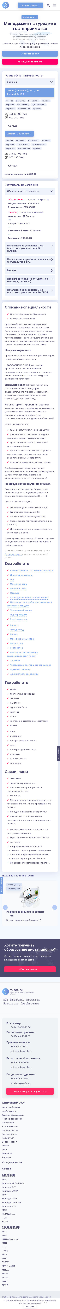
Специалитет (33, 999)
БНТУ (5, 1281)
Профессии (8, 1122)
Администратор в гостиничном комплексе (31, 570)
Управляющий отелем (21, 610)
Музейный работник (20, 669)
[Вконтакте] (5, 1009)
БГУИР (5, 1285)
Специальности (12, 1162)
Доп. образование (30, 1003)
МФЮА (5, 1270)
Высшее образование (13, 1115)
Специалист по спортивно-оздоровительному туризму (22, 654)
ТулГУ (5, 1250)
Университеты (11, 1226)
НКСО (5, 1221)
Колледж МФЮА (10, 1191)
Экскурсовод (17, 629)
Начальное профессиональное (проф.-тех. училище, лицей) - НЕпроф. (25, 248)
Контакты (7, 1153)
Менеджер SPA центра (22, 638)
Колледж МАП (9, 1214)
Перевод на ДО (10, 1130)
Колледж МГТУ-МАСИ (13, 1183)
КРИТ (5, 1194)
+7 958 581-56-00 (20, 1062)
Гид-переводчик (18, 614)
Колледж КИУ (8, 1187)
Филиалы (6, 1157)
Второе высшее (10, 1126)
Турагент (15, 660)
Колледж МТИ (9, 1206)
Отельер (14, 592)
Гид (12, 579)
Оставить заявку (30, 5)
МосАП (5, 1277)
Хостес (14, 634)
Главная (13, 34)
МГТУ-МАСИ (8, 1266)
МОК (4, 1210)
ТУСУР (5, 1262)
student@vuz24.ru (20, 1083)
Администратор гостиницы (24, 673)
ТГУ (4, 1247)
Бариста (14, 625)
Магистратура (10, 1003)
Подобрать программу (1, 885)
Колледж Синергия (11, 1202)
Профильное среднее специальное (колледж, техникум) (27, 280)
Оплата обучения (11, 1107)
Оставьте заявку (13, 554)
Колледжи (8, 1174)
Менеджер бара (18, 583)
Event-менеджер (18, 619)
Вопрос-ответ (9, 1142)
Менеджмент (29, 17)
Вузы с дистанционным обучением (33, 34)
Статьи (6, 1168)
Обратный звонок (28, 969)
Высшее (11, 270)
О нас (5, 1149)
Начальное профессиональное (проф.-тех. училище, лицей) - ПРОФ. (28, 291)
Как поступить (9, 1134)
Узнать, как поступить (30, 61)
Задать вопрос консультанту (30, 1091)
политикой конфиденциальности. (30, 1303)
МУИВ (5, 1273)
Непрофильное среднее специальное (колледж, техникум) (29, 260)
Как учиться (8, 1138)
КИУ (4, 1258)
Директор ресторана (21, 574)
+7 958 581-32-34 (19, 1078)
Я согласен (30, 1306)
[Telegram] (18, 1009)
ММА (4, 1254)
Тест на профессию (12, 1119)
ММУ (4, 1231)
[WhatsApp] (12, 1009)
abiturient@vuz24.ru (21, 1051)
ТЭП (4, 1218)
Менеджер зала (18, 588)
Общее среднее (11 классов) (23, 191)
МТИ (4, 1243)
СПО (5, 999)
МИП (4, 1235)
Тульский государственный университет (29, 37)
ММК (4, 1179)
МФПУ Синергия (10, 1239)
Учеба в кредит (10, 1111)
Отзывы (6, 1145)
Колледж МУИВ (9, 1198)
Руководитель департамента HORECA (29, 597)
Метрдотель (16, 643)
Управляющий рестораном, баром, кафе (30, 664)
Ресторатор (16, 647)
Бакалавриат (17, 999)
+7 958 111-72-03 (19, 1046)
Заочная (12, 82)
